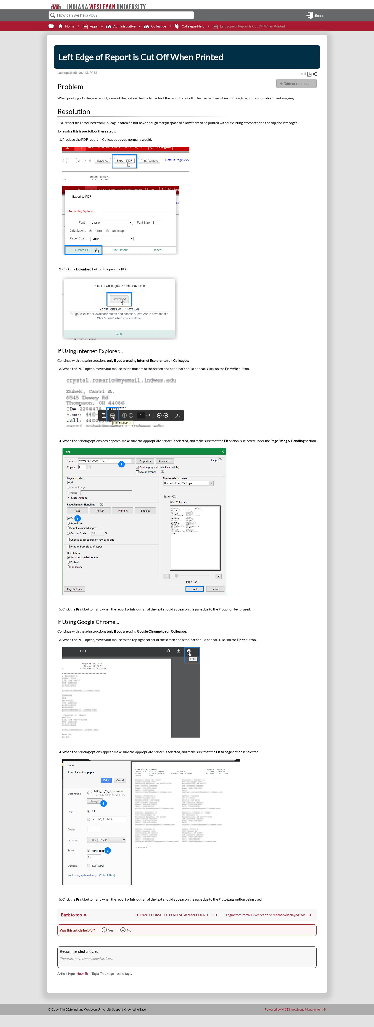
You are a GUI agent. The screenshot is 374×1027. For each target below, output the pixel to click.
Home (69, 26)
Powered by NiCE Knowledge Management (295, 1009)
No (129, 930)
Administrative (124, 26)
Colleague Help (193, 26)
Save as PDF (309, 74)
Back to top (71, 914)
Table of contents (296, 83)
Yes (110, 930)
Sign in (319, 15)
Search (52, 15)
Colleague (158, 26)
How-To (82, 973)
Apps (93, 26)
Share (314, 74)
